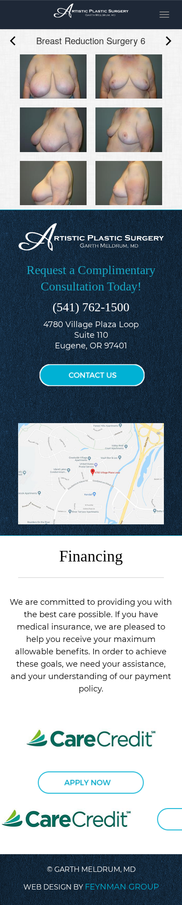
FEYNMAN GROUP (122, 887)
